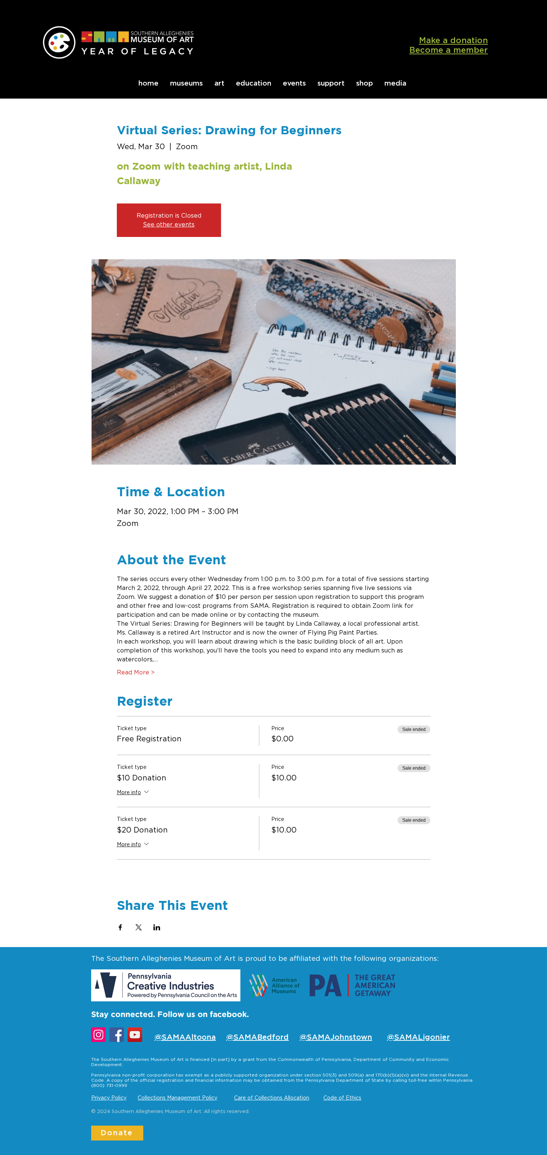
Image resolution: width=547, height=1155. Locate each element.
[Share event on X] (138, 927)
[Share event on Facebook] (120, 927)
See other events (169, 225)
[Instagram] (98, 1034)
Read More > (136, 673)
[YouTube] (135, 1034)
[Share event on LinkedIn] (156, 927)
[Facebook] (116, 1034)
